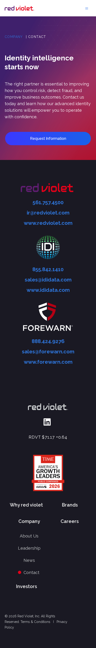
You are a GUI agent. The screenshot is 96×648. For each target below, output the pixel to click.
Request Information (48, 138)
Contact (31, 572)
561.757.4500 (48, 202)
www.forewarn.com (48, 362)
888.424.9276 (48, 341)
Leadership (29, 548)
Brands (70, 505)
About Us (29, 535)
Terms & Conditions (35, 622)
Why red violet (26, 505)
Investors (26, 586)
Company (14, 37)
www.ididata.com (48, 290)
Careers (70, 521)
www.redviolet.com (48, 223)
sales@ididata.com (48, 280)
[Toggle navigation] (86, 8)
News (29, 560)
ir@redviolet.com (48, 213)
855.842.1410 (48, 269)
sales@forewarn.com (48, 351)
